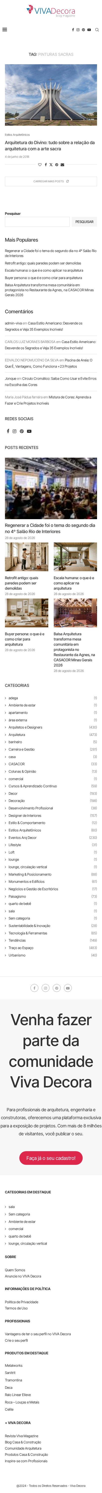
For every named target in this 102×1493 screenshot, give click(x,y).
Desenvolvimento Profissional (53, 808)
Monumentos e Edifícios (53, 881)
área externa (53, 720)
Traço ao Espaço (53, 948)
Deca (8, 1387)
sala (53, 911)
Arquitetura (53, 734)
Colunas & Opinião (53, 771)
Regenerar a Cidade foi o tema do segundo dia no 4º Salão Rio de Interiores (50, 528)
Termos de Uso (16, 1308)
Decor (53, 793)
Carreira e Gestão (53, 749)
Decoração (53, 800)
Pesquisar (13, 213)
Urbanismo (53, 955)
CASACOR (53, 764)
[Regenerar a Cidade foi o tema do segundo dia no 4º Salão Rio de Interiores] (51, 488)
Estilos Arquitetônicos (53, 830)
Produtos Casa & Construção (26, 1454)
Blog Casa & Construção (23, 1442)
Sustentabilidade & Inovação (53, 925)
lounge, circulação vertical (53, 867)
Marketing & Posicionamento (53, 874)
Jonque (10, 378)
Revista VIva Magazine (21, 1436)
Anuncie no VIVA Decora (23, 1276)
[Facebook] (73, 30)
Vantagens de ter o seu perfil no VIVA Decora (38, 1334)
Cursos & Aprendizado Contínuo (53, 786)
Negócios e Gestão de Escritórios (53, 889)
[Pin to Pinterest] (56, 164)
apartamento (53, 712)
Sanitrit (10, 1372)
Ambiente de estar (53, 705)
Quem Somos (15, 1270)
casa (53, 757)
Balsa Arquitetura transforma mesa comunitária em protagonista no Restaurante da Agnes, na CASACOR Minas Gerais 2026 (49, 290)
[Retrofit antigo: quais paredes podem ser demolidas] (26, 557)
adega (53, 698)
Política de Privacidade (21, 1302)
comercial (53, 779)
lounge (53, 859)
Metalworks (14, 1365)
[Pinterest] (83, 30)
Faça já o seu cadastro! (51, 1158)
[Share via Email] (62, 164)
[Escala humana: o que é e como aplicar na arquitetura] (75, 557)
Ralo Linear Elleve (18, 1395)
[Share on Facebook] (46, 164)
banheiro (53, 742)
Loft (53, 852)
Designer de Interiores (53, 815)
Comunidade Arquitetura (23, 1448)
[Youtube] (89, 30)
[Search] (97, 30)
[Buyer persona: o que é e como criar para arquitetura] (26, 613)
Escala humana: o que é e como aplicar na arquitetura (44, 270)
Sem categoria (53, 918)
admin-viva (13, 323)
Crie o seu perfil (16, 1340)
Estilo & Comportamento (53, 823)
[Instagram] (77, 30)
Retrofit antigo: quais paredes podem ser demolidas (43, 263)
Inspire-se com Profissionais (26, 1461)
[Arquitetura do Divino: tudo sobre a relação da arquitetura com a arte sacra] (51, 95)
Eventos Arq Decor (53, 837)
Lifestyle (53, 845)
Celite (9, 1409)
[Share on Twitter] (51, 164)
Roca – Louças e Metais (22, 1402)
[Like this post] (40, 164)
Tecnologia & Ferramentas (53, 933)
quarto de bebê (53, 903)
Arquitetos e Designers (53, 727)
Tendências (53, 940)
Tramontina (13, 1380)
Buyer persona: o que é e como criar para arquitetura (43, 278)
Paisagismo (53, 896)
